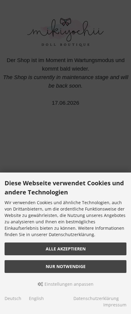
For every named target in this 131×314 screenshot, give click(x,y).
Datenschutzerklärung (96, 298)
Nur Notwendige (66, 266)
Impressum (114, 305)
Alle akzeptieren (66, 249)
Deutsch (13, 298)
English (36, 298)
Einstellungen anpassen (68, 284)
